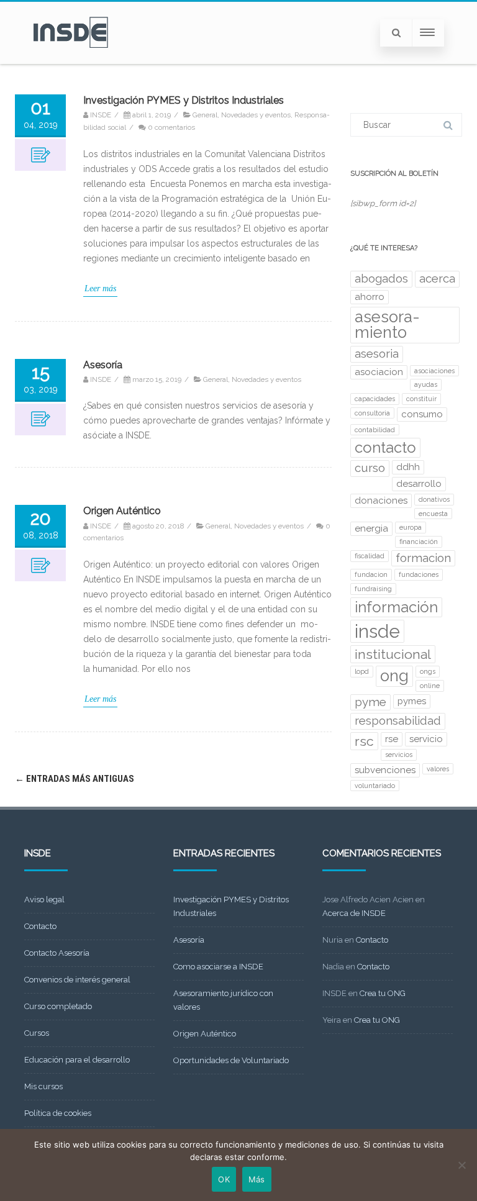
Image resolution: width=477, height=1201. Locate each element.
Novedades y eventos (256, 115)
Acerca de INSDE (354, 913)
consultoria (372, 413)
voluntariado (375, 785)
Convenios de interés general (77, 979)
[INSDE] (70, 60)
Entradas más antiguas (74, 778)
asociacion (379, 372)
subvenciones (385, 770)
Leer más (100, 288)
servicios (398, 754)
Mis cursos (43, 1086)
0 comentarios (171, 127)
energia (371, 528)
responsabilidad (398, 720)
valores (438, 769)
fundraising (373, 588)
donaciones (381, 500)
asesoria (377, 353)
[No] (461, 1165)
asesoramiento (387, 324)
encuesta (433, 513)
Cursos (36, 1033)
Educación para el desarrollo (77, 1059)
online (430, 685)
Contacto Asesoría (56, 953)
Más (256, 1179)
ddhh (408, 467)
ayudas (425, 384)
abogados (381, 278)
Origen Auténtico (122, 511)
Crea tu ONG (383, 993)
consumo (422, 414)
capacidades (375, 398)
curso (370, 467)
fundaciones (418, 574)
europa (410, 527)
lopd (362, 671)
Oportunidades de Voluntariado (231, 1060)
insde (377, 631)
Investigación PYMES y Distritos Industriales (183, 100)
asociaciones (434, 370)
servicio (426, 739)
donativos (434, 499)
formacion (423, 557)
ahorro (369, 296)
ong (394, 675)
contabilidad (375, 429)
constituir (421, 398)
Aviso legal (44, 899)
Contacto (40, 926)
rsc (364, 741)
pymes (412, 701)
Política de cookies (57, 1113)
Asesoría (102, 365)
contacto (385, 447)
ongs (427, 671)
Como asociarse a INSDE (218, 966)
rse (391, 739)
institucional (393, 654)
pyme (370, 702)
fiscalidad (369, 556)
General (205, 115)
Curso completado (58, 1006)
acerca (437, 278)
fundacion (371, 574)
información (396, 607)
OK (224, 1179)
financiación (418, 541)
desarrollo (419, 483)
